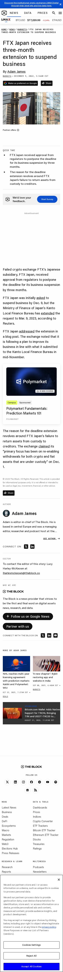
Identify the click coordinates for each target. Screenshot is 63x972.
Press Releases (10, 853)
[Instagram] (23, 782)
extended (47, 313)
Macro (5, 830)
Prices (36, 812)
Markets (6, 834)
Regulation (8, 839)
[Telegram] (39, 782)
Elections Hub (10, 848)
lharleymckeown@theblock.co (21, 573)
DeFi (4, 821)
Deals (5, 816)
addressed (26, 331)
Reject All (31, 955)
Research (7, 867)
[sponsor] (12, 713)
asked (40, 298)
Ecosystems (9, 825)
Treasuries (38, 843)
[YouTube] (47, 782)
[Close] (59, 879)
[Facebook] (31, 782)
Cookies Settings (31, 944)
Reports (6, 871)
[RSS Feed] (35, 790)
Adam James (16, 71)
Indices (37, 816)
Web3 (5, 843)
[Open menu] (60, 13)
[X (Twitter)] (7, 782)
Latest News (9, 807)
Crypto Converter (43, 821)
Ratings (37, 848)
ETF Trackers (40, 825)
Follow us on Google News (28, 616)
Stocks (37, 839)
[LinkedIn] (15, 782)
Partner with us (17, 626)
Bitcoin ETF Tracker (44, 830)
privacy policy (49, 927)
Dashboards (40, 807)
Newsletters (40, 871)
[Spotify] (55, 782)
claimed (44, 446)
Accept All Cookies (31, 966)
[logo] (4, 13)
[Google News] (27, 790)
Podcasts (38, 867)
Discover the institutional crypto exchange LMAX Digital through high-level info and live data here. (31, 4)
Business (7, 812)
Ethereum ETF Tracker (45, 834)
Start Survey (47, 199)
